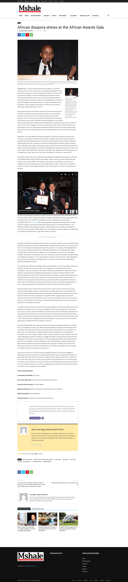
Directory (102, 580)
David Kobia (58, 459)
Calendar (95, 15)
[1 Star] (18, 453)
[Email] (42, 418)
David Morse (66, 459)
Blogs (38, 1)
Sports (54, 15)
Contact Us (33, 1)
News (26, 15)
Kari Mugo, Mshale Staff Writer (26, 30)
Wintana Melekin (47, 461)
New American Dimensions (24, 461)
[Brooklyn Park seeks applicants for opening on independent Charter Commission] (68, 519)
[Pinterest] (27, 35)
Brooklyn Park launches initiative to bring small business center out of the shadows (47, 528)
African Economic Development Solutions (43, 459)
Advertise (27, 1)
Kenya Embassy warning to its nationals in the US (65, 483)
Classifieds (85, 580)
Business (46, 15)
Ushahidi (34, 222)
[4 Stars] (21, 453)
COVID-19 (62, 1)
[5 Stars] (22, 453)
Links (91, 580)
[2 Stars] (19, 453)
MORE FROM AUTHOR (38, 509)
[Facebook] (19, 35)
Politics (50, 1)
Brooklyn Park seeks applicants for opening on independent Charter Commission (68, 528)
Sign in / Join (20, 1)
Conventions (44, 1)
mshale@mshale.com (30, 566)
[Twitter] (23, 35)
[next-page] (21, 534)
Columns (73, 15)
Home (20, 15)
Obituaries (62, 15)
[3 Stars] (20, 453)
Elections (56, 1)
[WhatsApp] (31, 35)
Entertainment (36, 15)
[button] (108, 16)
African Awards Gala (27, 459)
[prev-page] (19, 534)
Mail (32, 444)
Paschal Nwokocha (37, 461)
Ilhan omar (72, 459)
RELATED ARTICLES (24, 509)
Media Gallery (85, 15)
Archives (96, 580)
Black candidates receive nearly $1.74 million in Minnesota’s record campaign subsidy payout (26, 528)
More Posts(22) (38, 444)
